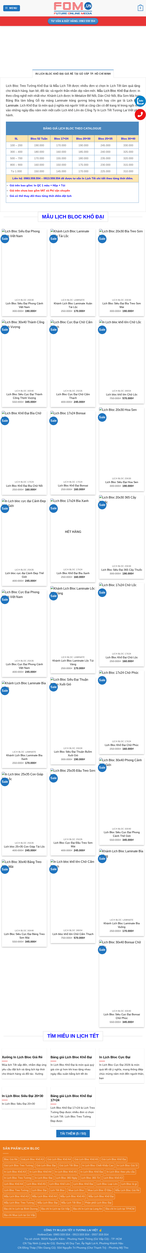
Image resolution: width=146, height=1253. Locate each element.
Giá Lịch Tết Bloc (69, 1165)
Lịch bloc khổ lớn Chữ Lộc (121, 394)
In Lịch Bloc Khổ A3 (15, 1171)
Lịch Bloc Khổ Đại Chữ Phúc (122, 744)
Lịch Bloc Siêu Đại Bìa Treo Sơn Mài (121, 305)
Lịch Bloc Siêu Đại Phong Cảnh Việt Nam (24, 305)
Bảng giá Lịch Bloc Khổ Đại (71, 1057)
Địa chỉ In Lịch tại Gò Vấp (55, 1208)
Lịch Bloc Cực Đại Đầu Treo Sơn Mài (73, 844)
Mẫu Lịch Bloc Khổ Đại (113, 90)
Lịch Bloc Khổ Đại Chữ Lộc (122, 657)
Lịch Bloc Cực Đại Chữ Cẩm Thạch (73, 396)
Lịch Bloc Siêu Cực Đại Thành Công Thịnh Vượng (24, 396)
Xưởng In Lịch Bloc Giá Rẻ (22, 1057)
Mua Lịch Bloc (76, 1190)
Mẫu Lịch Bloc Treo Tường (19, 1202)
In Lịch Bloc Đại (43, 1177)
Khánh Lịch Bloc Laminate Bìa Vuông (122, 925)
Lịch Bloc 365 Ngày (66, 1177)
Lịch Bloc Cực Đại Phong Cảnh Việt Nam (24, 666)
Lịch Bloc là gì (129, 1184)
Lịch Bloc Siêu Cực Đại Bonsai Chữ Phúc (122, 1016)
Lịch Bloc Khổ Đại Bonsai (73, 485)
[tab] (73, 74)
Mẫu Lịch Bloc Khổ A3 (16, 1196)
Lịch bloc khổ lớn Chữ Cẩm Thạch (73, 934)
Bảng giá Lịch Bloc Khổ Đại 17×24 (71, 1098)
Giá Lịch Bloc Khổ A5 (86, 1159)
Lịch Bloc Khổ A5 (36, 1184)
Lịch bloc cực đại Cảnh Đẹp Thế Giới (24, 575)
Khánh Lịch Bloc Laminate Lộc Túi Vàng (73, 662)
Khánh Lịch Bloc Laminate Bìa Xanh (24, 757)
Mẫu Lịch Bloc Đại (47, 1202)
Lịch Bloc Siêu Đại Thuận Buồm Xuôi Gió (73, 753)
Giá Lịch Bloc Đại (46, 1165)
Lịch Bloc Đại (39, 1190)
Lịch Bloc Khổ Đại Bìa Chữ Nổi (24, 485)
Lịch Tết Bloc (57, 1190)
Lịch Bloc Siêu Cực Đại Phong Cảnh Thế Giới (122, 834)
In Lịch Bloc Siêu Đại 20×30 (22, 1096)
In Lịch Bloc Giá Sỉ (127, 1165)
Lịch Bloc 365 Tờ (90, 1177)
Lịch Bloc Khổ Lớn (59, 1184)
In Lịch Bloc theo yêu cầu (121, 1171)
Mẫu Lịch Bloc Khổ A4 (44, 1196)
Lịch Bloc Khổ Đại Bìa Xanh (73, 573)
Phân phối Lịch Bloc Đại (98, 1202)
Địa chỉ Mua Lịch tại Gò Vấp (19, 1215)
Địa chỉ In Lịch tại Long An (87, 1208)
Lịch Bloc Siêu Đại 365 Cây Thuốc (121, 569)
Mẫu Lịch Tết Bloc (71, 1202)
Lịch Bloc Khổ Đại (83, 1184)
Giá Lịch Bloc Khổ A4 (59, 1159)
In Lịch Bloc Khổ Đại (91, 1171)
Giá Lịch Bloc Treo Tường (18, 1165)
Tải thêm (73, 1133)
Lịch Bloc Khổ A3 (113, 1177)
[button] (11, 8)
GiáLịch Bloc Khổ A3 (32, 1159)
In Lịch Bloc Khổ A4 (40, 1171)
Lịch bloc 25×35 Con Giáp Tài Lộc (24, 846)
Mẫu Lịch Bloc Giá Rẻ (127, 1190)
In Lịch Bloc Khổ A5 (66, 1171)
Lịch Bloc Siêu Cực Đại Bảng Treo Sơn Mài (24, 935)
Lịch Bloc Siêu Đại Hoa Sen (121, 482)
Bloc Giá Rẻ (10, 1159)
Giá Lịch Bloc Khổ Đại (114, 1159)
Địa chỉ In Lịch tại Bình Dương (21, 1208)
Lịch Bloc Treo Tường (16, 1190)
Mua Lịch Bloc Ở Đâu (100, 1190)
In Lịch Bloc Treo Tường (17, 1177)
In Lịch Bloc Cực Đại (114, 1057)
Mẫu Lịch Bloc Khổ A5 (72, 1196)
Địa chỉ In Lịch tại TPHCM (120, 1208)
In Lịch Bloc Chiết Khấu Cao (97, 1165)
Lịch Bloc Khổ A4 (13, 1184)
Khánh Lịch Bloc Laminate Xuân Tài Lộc (73, 305)
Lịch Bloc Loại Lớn (107, 1184)
